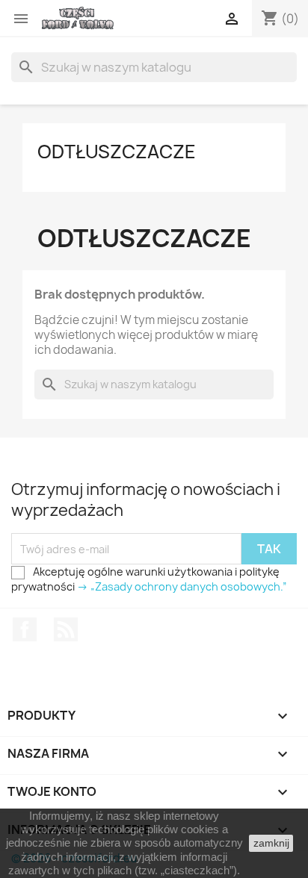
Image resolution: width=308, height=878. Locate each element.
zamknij (271, 843)
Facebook (25, 629)
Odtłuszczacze (116, 151)
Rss (66, 629)
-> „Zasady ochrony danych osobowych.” (182, 586)
